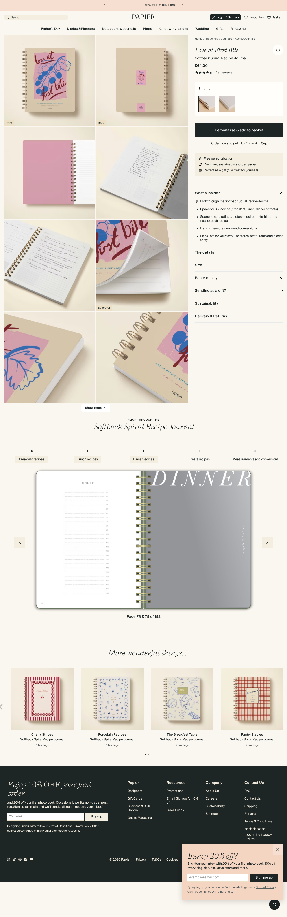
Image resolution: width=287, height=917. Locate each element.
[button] (278, 849)
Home (198, 39)
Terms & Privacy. (266, 887)
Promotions (175, 791)
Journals (226, 39)
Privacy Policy (82, 826)
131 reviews (224, 72)
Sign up (96, 816)
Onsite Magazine (140, 818)
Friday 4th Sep (256, 143)
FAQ (247, 791)
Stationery (211, 39)
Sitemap (212, 814)
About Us (212, 791)
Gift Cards (135, 799)
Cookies (172, 860)
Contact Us (252, 799)
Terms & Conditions (60, 826)
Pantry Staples (252, 734)
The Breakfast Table (182, 734)
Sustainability (215, 806)
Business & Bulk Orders (139, 808)
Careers (211, 799)
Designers (135, 791)
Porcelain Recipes (112, 734)
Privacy (141, 860)
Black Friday (175, 810)
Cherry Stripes (42, 734)
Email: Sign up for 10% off (182, 801)
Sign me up (264, 877)
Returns (250, 814)
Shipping (250, 806)
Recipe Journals (245, 39)
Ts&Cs (156, 860)
